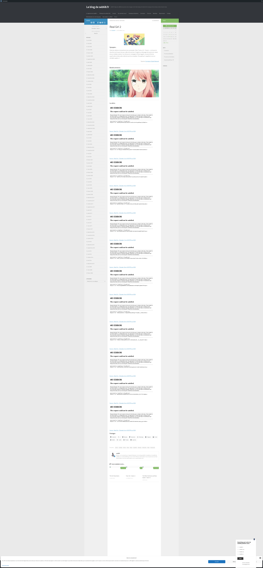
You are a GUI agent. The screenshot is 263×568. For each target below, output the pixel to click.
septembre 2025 (91, 59)
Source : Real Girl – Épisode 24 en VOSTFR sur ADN (123, 430)
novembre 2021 (91, 150)
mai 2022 (90, 141)
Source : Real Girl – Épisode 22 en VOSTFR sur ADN (123, 376)
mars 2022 (90, 144)
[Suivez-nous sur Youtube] (100, 22)
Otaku (131, 447)
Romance (139, 447)
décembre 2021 (91, 147)
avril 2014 (90, 260)
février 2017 (90, 229)
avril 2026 (90, 46)
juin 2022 (89, 137)
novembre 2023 (91, 100)
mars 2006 (90, 270)
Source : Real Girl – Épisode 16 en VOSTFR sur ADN (123, 213)
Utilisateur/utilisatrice (133, 13)
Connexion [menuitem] (5, 1)
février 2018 (90, 191)
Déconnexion (162, 13)
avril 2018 (90, 185)
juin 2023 (89, 109)
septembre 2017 (91, 207)
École (128, 447)
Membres (155, 13)
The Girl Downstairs (114, 476)
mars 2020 (90, 169)
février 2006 (90, 273)
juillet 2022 (90, 134)
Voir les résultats (246, 562)
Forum (115, 17)
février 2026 (90, 53)
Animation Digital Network (117, 20)
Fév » (167, 42)
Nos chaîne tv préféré (107, 17)
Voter (240, 558)
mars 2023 (90, 119)
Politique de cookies (5, 565)
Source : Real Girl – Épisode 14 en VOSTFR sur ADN (123, 158)
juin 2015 (89, 251)
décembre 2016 (91, 232)
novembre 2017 (91, 200)
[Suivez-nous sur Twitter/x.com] (96, 22)
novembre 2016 (91, 235)
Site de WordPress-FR (169, 60)
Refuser (234, 561)
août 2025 (90, 62)
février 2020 (90, 172)
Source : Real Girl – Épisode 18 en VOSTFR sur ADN (123, 267)
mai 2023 (90, 112)
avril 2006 (90, 266)
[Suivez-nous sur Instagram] (104, 22)
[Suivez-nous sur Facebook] (91, 22)
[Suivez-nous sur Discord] (94, 22)
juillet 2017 (90, 213)
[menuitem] (1, 1)
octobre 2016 (90, 238)
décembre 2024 (91, 75)
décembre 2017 (91, 197)
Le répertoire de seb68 (91, 13)
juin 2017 (89, 216)
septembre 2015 (91, 248)
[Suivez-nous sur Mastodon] (102, 22)
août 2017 (90, 210)
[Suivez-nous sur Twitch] (98, 22)
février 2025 (90, 71)
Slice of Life (153, 447)
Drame (124, 447)
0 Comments (155, 20)
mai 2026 (90, 43)
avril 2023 (90, 115)
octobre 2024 (90, 81)
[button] (260, 558)
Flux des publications (168, 53)
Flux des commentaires (169, 56)
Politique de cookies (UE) (104, 13)
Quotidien (135, 447)
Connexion (142, 13)
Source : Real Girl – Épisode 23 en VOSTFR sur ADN (123, 403)
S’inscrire (149, 13)
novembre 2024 (91, 78)
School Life (144, 447)
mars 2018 (90, 188)
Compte (168, 13)
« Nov (164, 42)
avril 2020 (90, 166)
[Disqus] (134, 502)
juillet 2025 (90, 65)
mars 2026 (90, 49)
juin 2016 (89, 241)
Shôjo (148, 447)
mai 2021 (90, 153)
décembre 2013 (91, 263)
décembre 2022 (91, 122)
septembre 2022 (91, 128)
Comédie (120, 447)
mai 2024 (90, 87)
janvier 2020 (90, 175)
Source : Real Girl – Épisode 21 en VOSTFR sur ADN (123, 349)
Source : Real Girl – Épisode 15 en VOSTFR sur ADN (123, 185)
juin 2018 (89, 178)
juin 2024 (89, 84)
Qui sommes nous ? (122, 13)
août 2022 (90, 131)
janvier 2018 (90, 194)
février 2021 (90, 159)
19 (169, 36)
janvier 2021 (90, 163)
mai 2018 (90, 181)
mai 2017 (90, 219)
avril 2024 (90, 90)
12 (169, 34)
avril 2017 (90, 222)
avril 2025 (90, 68)
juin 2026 (89, 40)
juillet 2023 (90, 106)
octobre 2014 (90, 257)
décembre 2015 (91, 244)
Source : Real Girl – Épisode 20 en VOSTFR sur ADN (123, 321)
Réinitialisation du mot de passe (93, 17)
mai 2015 (90, 254)
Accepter (217, 561)
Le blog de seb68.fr (97, 7)
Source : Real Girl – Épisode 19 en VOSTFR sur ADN (123, 294)
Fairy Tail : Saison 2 (130, 476)
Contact (114, 13)
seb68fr (113, 30)
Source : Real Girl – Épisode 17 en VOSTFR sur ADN (123, 240)
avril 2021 (90, 156)
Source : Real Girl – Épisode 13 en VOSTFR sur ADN (123, 131)
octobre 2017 (90, 203)
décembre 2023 (91, 97)
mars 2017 (90, 226)
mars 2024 (90, 93)
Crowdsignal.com (246, 564)
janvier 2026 (90, 56)
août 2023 (90, 103)
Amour (116, 447)
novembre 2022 (91, 125)
